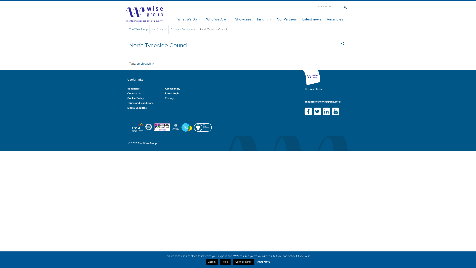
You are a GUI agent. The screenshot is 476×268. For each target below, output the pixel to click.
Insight (262, 19)
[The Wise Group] (144, 14)
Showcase (243, 19)
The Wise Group (138, 29)
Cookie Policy (135, 98)
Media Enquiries (137, 107)
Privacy (169, 98)
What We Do (187, 19)
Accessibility (172, 88)
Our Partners (287, 19)
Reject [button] (225, 261)
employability (145, 64)
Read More (263, 261)
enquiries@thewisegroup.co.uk (323, 101)
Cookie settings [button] (243, 261)
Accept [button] (212, 261)
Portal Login (172, 93)
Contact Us (134, 93)
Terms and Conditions (140, 103)
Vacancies (324, 6)
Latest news (311, 19)
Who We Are (216, 19)
